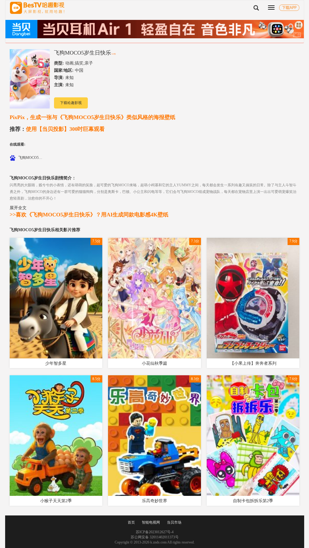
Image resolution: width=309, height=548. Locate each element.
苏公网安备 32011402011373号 (155, 537)
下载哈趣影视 (71, 103)
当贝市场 (174, 522)
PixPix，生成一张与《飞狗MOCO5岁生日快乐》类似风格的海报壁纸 (92, 117)
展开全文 (18, 207)
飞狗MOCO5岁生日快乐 (82, 53)
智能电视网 (151, 522)
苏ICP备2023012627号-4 (155, 532)
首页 (131, 522)
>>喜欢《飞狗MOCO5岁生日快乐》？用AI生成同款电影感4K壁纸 (89, 215)
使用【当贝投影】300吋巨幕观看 (57, 129)
